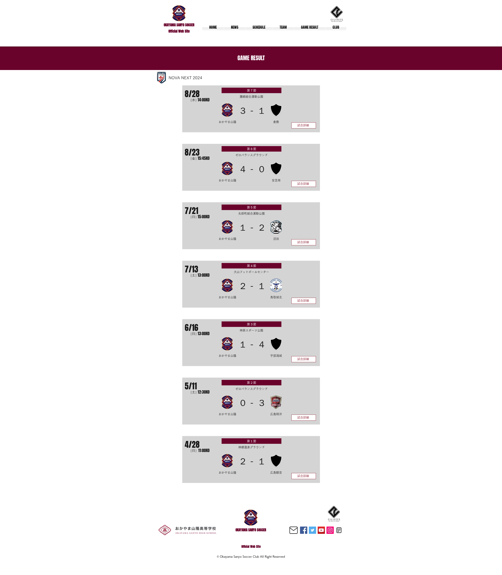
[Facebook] (303, 530)
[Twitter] (312, 530)
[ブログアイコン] (339, 530)
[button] (283, 27)
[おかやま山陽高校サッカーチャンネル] (321, 530)
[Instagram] (330, 530)
